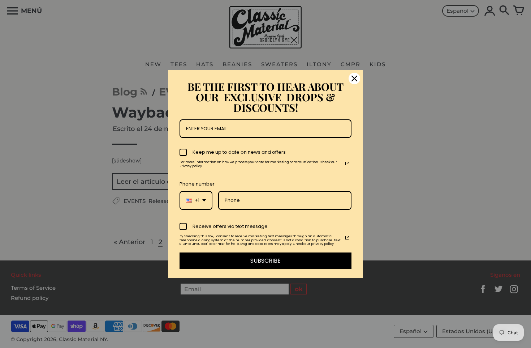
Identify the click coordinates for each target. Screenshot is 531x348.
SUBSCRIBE (265, 260)
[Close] (354, 78)
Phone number (197, 184)
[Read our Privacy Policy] (347, 163)
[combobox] (196, 200)
